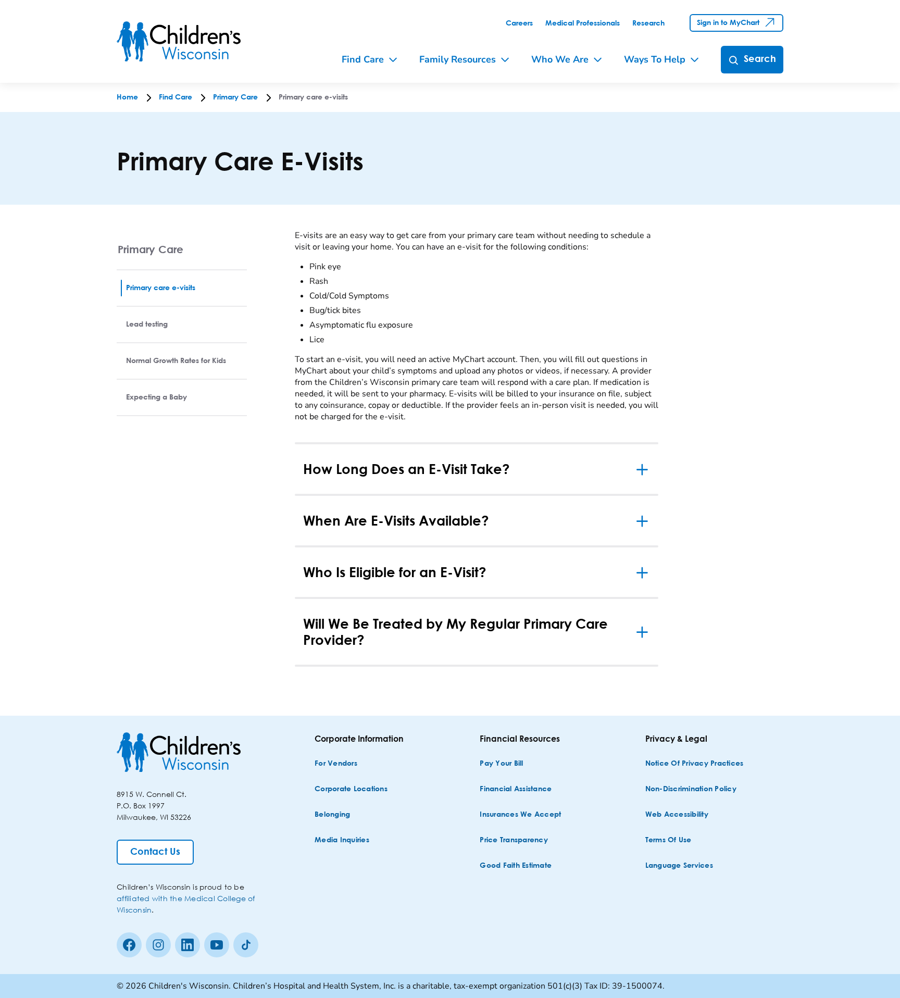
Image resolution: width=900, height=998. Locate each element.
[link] (519, 23)
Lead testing (147, 324)
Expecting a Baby (156, 397)
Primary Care (150, 249)
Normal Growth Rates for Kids (176, 361)
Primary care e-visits (160, 288)
